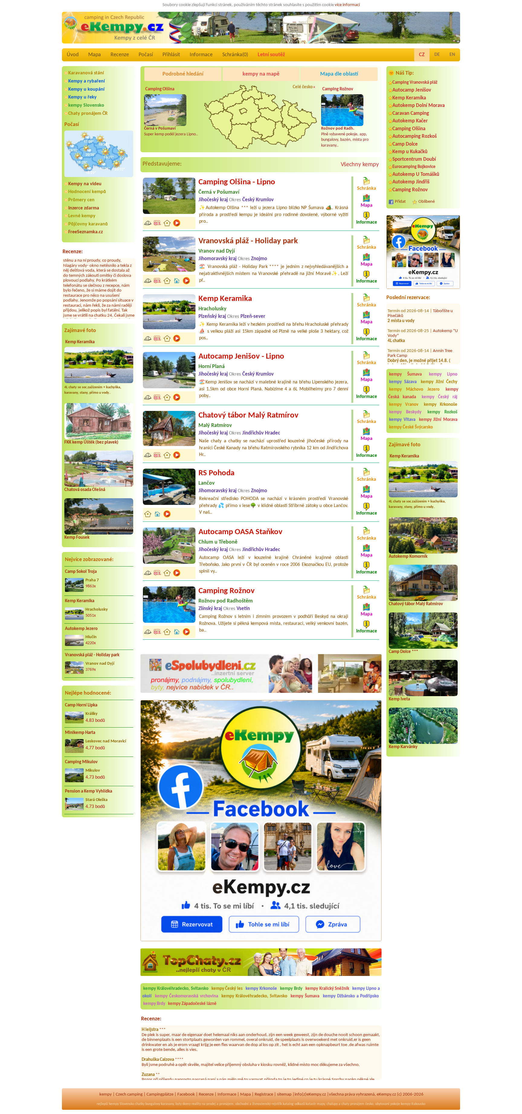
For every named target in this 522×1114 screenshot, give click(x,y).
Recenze (120, 55)
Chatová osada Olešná (84, 490)
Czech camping (129, 1094)
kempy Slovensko (86, 105)
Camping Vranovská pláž (414, 82)
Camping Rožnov (410, 189)
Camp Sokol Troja (81, 572)
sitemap (284, 1094)
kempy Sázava (403, 382)
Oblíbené (426, 201)
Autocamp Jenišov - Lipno (241, 357)
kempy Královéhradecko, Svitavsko (175, 988)
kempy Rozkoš (442, 412)
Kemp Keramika (80, 342)
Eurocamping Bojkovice (414, 167)
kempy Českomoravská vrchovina (186, 996)
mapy (321, 1104)
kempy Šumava (405, 374)
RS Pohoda (216, 473)
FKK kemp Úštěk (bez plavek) (91, 442)
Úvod (73, 55)
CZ (422, 55)
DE (437, 54)
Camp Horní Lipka (81, 705)
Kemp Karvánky (403, 747)
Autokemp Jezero (81, 629)
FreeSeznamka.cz (85, 232)
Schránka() (235, 55)
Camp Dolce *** (403, 652)
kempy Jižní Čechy (439, 382)
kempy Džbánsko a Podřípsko (351, 996)
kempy (105, 1094)
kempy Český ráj (440, 397)
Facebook (186, 1094)
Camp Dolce (405, 144)
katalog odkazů (294, 1104)
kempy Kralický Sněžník (327, 988)
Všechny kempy (360, 165)
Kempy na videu (85, 184)
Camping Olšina (408, 128)
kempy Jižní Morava (438, 420)
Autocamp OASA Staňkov (240, 532)
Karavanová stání (86, 73)
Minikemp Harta (80, 733)
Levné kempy (81, 216)
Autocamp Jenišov (411, 90)
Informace (201, 55)
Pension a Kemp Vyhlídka (88, 791)
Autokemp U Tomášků (415, 174)
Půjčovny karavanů (88, 224)
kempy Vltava (402, 420)
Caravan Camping (410, 113)
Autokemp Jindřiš (411, 182)
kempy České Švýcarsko (411, 427)
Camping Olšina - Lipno (236, 182)
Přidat (400, 201)
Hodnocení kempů (87, 191)
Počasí (146, 55)
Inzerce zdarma (83, 208)
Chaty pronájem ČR (88, 113)
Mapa (94, 55)
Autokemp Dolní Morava (418, 105)
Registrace (264, 1094)
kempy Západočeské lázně (192, 1004)
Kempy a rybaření (86, 81)
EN (452, 54)
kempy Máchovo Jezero (414, 389)
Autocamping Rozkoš (414, 136)
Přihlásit (171, 55)
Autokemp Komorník (408, 556)
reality (196, 1104)
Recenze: (73, 252)
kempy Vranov (403, 404)
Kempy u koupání (86, 89)
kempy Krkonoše (440, 404)
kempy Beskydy (405, 412)
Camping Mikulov (81, 762)
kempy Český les (227, 988)
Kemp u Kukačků (409, 151)
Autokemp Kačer (410, 121)
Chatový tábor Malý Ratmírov (416, 604)
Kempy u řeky (82, 97)
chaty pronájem (352, 1104)
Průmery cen (81, 200)
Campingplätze (160, 1094)
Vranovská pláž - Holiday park (92, 655)
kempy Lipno (443, 374)
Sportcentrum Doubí (414, 159)
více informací (347, 5)
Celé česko (303, 87)
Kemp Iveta (399, 699)
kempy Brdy (291, 988)
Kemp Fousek (76, 537)
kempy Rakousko (413, 1104)
